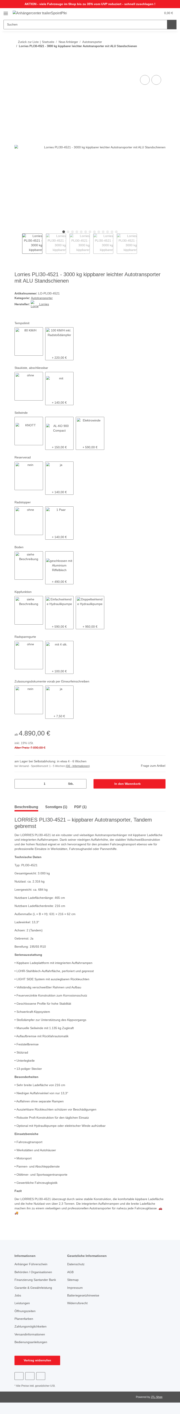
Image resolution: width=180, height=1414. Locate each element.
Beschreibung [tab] (26, 807)
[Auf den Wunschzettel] (156, 80)
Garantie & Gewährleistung (33, 1287)
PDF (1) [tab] (80, 807)
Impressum (75, 1287)
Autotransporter (42, 298)
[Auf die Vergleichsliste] (145, 80)
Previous (18, 244)
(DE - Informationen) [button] (78, 766)
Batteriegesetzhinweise (83, 1295)
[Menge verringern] (19, 783)
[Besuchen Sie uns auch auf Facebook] (18, 1376)
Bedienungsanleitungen (30, 1342)
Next (141, 244)
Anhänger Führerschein (30, 1264)
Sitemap (73, 1280)
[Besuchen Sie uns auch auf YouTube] (29, 1376)
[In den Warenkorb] (18, 69)
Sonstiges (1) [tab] (56, 807)
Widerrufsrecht (77, 1303)
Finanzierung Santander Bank (35, 1280)
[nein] (28, 476)
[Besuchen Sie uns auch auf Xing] (40, 1376)
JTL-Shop (156, 1397)
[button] (141, 13)
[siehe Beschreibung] (28, 565)
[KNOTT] (28, 431)
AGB (70, 1272)
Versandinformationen (29, 1334)
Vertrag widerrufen (37, 1360)
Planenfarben (23, 1318)
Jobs (17, 1295)
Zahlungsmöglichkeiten (30, 1326)
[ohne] (28, 386)
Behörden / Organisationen (33, 1272)
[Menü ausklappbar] (6, 12)
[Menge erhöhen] (81, 783)
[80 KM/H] (28, 341)
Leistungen (22, 1303)
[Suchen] (171, 24)
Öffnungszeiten (25, 1311)
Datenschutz (76, 1264)
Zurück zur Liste (28, 42)
